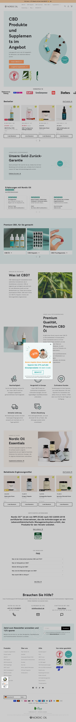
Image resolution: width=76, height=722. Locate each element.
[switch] (4, 686)
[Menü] (7, 677)
